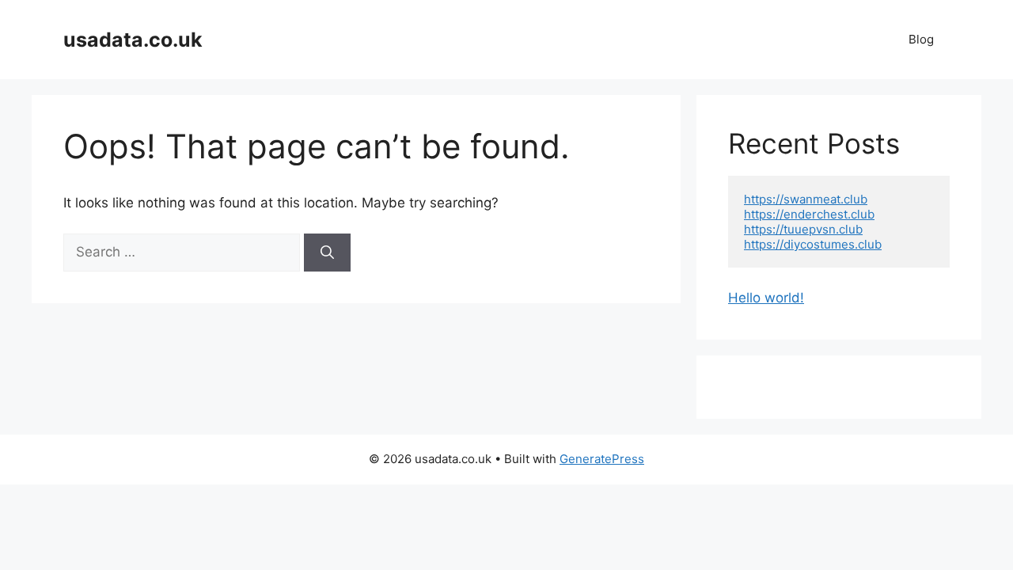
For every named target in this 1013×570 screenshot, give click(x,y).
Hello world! (766, 298)
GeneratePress (602, 458)
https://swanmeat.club (805, 199)
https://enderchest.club (809, 214)
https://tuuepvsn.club (803, 229)
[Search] (327, 253)
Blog (921, 39)
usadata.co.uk (133, 39)
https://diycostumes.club (813, 244)
